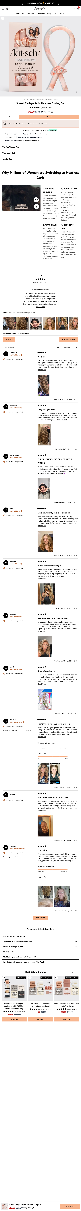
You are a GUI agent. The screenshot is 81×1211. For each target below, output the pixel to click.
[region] (40, 3)
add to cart (70, 1206)
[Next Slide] (76, 323)
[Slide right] (58, 3)
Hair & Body (41, 14)
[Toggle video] (36, 206)
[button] (2, 18)
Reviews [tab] (9, 334)
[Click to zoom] (76, 92)
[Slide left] (22, 3)
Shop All (61, 14)
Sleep (49, 14)
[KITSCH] (40, 9)
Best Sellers (30, 14)
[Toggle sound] (36, 199)
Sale (55, 14)
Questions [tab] (23, 334)
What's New (20, 14)
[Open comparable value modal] (52, 112)
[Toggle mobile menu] (3, 9)
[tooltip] (48, 290)
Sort (58, 347)
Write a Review (71, 340)
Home (26, 99)
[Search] (6, 9)
